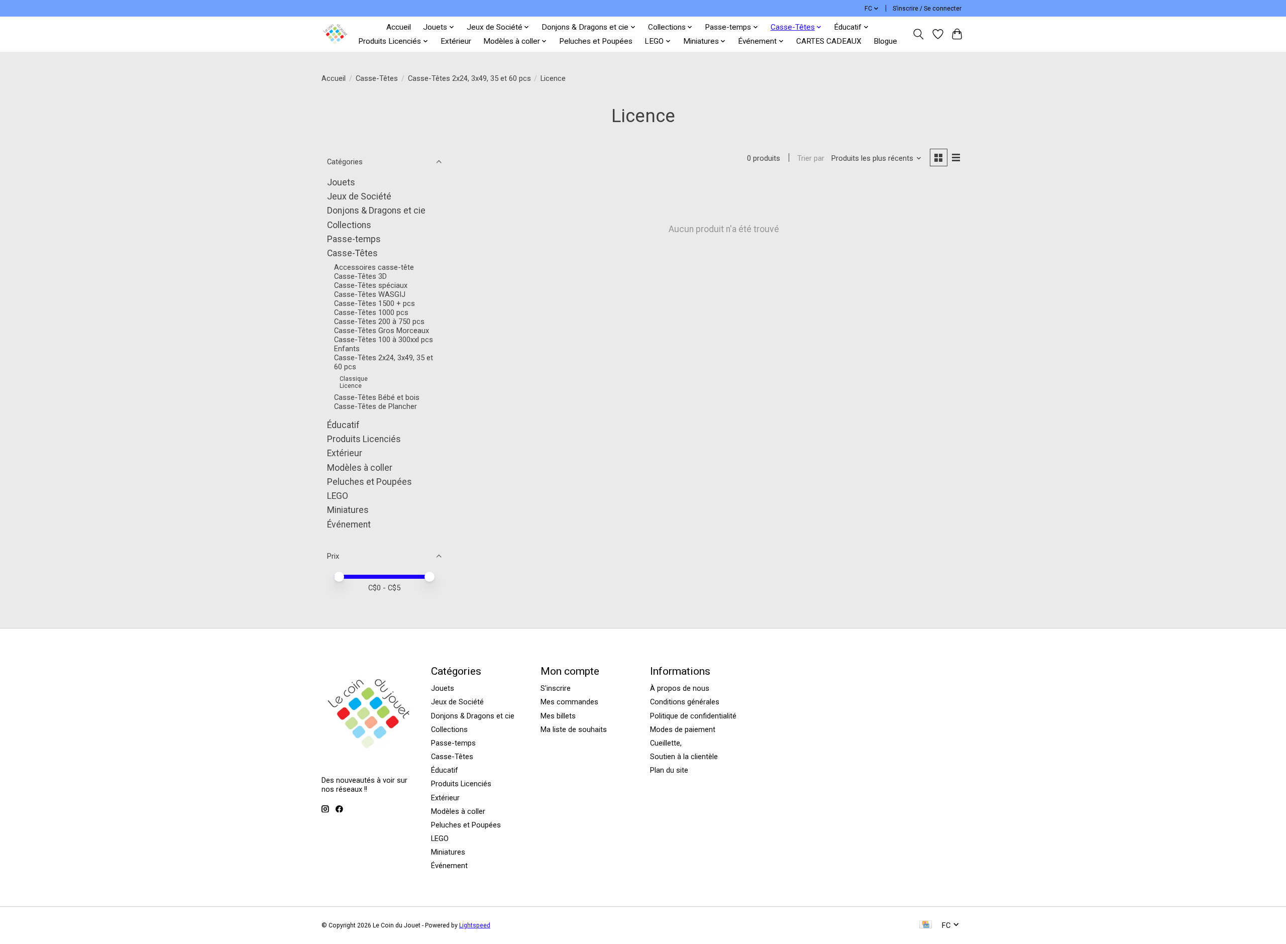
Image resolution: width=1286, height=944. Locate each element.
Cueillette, (666, 743)
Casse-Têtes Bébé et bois (376, 397)
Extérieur (456, 41)
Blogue (885, 41)
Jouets (341, 182)
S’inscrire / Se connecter (927, 8)
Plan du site (669, 770)
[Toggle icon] (918, 34)
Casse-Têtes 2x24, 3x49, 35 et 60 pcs (469, 78)
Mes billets (558, 715)
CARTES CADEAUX (829, 41)
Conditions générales (684, 701)
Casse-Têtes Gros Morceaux (381, 330)
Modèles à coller (359, 468)
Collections (349, 225)
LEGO (337, 496)
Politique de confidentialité (693, 715)
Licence (351, 385)
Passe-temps (354, 239)
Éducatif (343, 425)
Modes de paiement (682, 729)
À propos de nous (679, 688)
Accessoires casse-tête (374, 267)
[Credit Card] (925, 925)
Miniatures (348, 510)
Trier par (810, 158)
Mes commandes (569, 701)
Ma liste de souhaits (574, 729)
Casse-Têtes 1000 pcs (371, 312)
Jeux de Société (359, 196)
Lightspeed (474, 925)
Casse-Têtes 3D (360, 276)
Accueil (398, 27)
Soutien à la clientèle (684, 756)
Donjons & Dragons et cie (376, 210)
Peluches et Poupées (595, 41)
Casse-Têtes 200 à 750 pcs (379, 321)
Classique (354, 378)
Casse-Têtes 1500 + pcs (374, 303)
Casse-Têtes (377, 78)
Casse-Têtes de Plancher (375, 406)
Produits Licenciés (364, 439)
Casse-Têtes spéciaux (370, 285)
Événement (349, 524)
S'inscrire (556, 688)
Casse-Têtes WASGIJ (369, 294)
